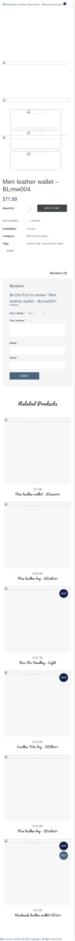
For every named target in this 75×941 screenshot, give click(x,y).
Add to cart (52, 208)
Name (14, 343)
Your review (18, 320)
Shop (28, 31)
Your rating (17, 313)
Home (15, 31)
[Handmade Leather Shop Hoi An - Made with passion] (32, 4)
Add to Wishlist (11, 220)
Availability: (10, 228)
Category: (9, 236)
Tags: (6, 243)
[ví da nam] (36, 79)
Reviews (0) (58, 273)
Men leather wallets (49, 31)
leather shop (33, 243)
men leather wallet (53, 243)
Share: (10, 250)
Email (14, 357)
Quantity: (8, 208)
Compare (35, 220)
